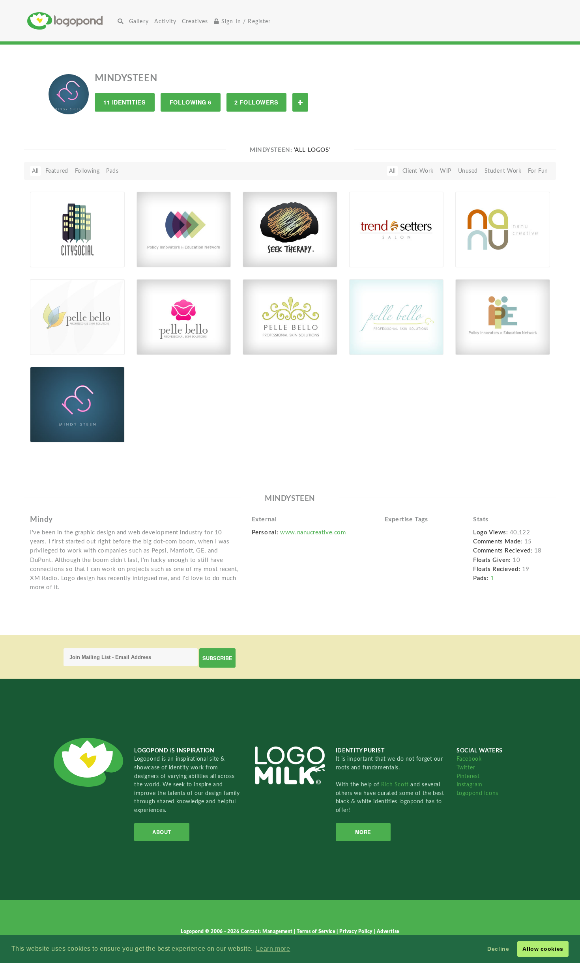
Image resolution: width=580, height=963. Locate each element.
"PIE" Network (160, 249)
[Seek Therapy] (290, 229)
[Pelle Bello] (77, 317)
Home (71, 21)
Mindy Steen (50, 424)
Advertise (388, 931)
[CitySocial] (77, 229)
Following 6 (190, 102)
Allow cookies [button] (542, 949)
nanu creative (478, 249)
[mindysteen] (69, 94)
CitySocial (47, 249)
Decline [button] (498, 949)
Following (87, 171)
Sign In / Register (245, 21)
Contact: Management (267, 931)
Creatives (195, 21)
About (161, 832)
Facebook (469, 759)
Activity (165, 21)
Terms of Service (317, 931)
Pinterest (468, 776)
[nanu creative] (503, 229)
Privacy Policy (356, 931)
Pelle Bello (47, 337)
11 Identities (124, 102)
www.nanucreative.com (313, 533)
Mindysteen (57, 258)
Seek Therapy (264, 249)
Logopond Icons (477, 793)
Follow (300, 102)
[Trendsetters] (396, 229)
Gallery (139, 21)
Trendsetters (370, 249)
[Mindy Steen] (77, 404)
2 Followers (256, 102)
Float (108, 254)
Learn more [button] (273, 948)
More (363, 832)
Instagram (470, 785)
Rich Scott (395, 785)
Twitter (466, 768)
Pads (112, 171)
